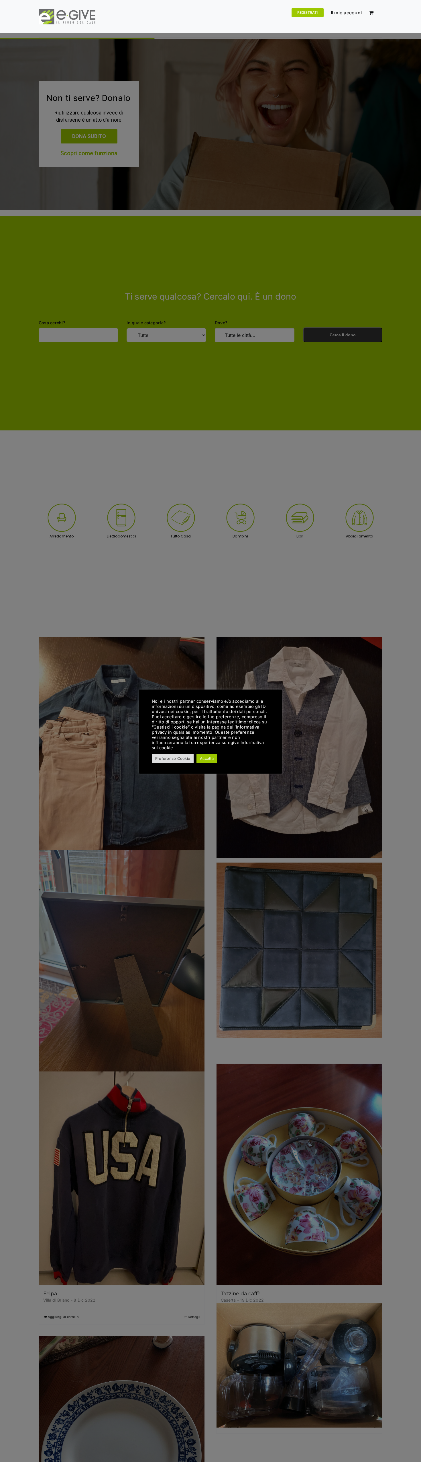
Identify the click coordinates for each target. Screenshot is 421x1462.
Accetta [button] (207, 758)
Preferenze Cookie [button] (172, 758)
